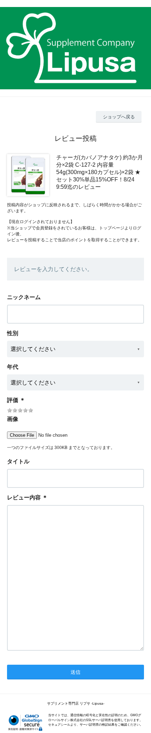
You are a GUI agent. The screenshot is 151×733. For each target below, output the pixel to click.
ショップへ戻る (119, 116)
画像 (12, 419)
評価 (12, 400)
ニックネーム (24, 297)
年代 (12, 367)
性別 (12, 333)
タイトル (18, 461)
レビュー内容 (24, 497)
